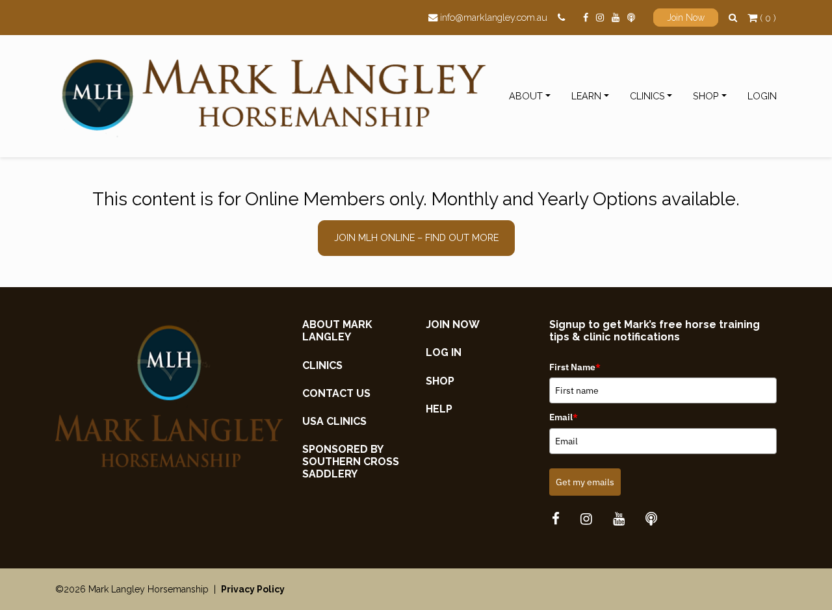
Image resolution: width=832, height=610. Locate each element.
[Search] (733, 17)
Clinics (647, 95)
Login (762, 95)
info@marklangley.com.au (493, 17)
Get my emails (585, 482)
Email (563, 417)
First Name (575, 367)
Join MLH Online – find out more (416, 237)
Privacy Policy (253, 589)
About (526, 95)
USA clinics (334, 421)
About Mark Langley (337, 330)
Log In (444, 352)
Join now (453, 324)
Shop (706, 95)
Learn (586, 95)
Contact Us (336, 393)
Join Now (686, 17)
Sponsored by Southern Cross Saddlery (350, 461)
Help (439, 409)
